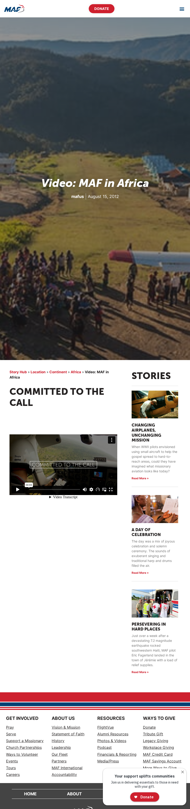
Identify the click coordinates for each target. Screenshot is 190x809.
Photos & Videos (111, 741)
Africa (76, 372)
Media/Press (108, 761)
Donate (149, 727)
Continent (58, 372)
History (58, 741)
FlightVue (105, 727)
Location (38, 372)
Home (30, 793)
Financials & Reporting (116, 754)
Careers (13, 774)
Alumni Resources (112, 734)
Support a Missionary (25, 741)
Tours (11, 768)
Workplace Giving (158, 747)
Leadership (61, 747)
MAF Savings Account (162, 761)
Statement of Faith (68, 734)
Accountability (64, 774)
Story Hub (18, 372)
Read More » (140, 478)
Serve (11, 734)
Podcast (104, 747)
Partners (59, 761)
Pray (10, 727)
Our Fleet (60, 754)
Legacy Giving (155, 741)
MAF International (67, 768)
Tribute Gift (153, 734)
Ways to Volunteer (22, 754)
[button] (182, 9)
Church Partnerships (24, 747)
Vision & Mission (66, 727)
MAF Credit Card (158, 754)
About (74, 793)
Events (12, 761)
